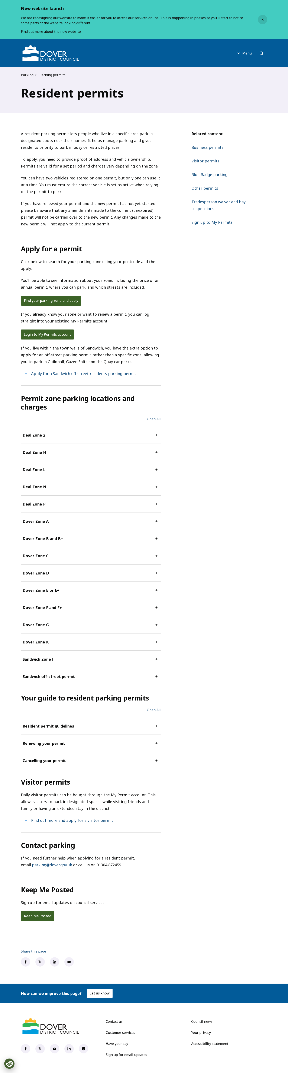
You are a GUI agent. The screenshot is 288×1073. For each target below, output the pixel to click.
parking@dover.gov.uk (52, 864)
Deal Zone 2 (34, 435)
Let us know (100, 993)
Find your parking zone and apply (51, 300)
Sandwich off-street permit (49, 676)
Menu (247, 53)
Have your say (117, 1043)
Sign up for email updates (126, 1054)
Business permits (207, 147)
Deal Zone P (34, 504)
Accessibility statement (209, 1043)
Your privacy (201, 1032)
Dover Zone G (36, 624)
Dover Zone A (36, 521)
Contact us (114, 1021)
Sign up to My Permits (212, 222)
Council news (202, 1021)
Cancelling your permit (44, 760)
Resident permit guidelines (48, 726)
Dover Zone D (36, 573)
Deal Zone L (34, 469)
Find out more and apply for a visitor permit (72, 820)
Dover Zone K (36, 642)
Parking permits (52, 75)
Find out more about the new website (51, 31)
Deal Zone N (34, 486)
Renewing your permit (44, 743)
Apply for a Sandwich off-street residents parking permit (83, 373)
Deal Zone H (34, 452)
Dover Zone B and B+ (43, 538)
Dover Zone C (36, 555)
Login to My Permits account (47, 334)
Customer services (120, 1032)
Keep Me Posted (37, 916)
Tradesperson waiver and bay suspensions (218, 205)
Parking (27, 75)
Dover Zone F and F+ (42, 607)
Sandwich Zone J (38, 659)
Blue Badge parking (209, 174)
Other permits (204, 188)
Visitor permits (205, 160)
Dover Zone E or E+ (41, 590)
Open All (154, 419)
